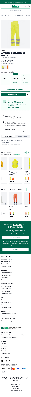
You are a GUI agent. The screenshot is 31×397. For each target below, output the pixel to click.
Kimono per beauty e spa (8, 316)
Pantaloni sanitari (6, 275)
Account (3, 348)
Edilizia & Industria (7, 284)
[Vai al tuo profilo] (26, 6)
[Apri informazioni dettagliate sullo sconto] (14, 72)
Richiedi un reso (5, 353)
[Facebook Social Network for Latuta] (6, 361)
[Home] (2, 15)
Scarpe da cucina (6, 266)
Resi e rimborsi (5, 351)
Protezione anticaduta (7, 300)
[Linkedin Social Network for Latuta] (2, 361)
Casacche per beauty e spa (8, 313)
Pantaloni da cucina (6, 261)
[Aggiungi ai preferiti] (28, 94)
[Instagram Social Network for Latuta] (9, 361)
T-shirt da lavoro (6, 286)
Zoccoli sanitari (5, 280)
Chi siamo (4, 346)
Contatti (3, 343)
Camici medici (5, 277)
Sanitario (4, 270)
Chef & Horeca (6, 256)
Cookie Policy (16, 388)
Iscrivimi (15, 249)
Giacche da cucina (6, 259)
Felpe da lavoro (5, 291)
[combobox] (15, 10)
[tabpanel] (15, 142)
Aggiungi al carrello (13, 94)
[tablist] (15, 136)
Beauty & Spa (5, 311)
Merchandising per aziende (8, 337)
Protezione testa (6, 307)
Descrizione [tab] (8, 136)
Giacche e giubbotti (6, 293)
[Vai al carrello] (29, 6)
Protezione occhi (6, 305)
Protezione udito (6, 302)
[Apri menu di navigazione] (2, 6)
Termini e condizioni (15, 384)
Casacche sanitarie (6, 272)
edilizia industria (9, 15)
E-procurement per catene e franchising (12, 335)
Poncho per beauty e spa (8, 321)
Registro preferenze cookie (15, 390)
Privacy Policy (15, 386)
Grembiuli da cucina (6, 264)
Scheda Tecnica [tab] (22, 136)
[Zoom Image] (3, 22)
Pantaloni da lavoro (6, 288)
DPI (2, 297)
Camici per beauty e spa (8, 318)
